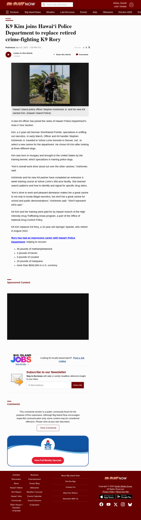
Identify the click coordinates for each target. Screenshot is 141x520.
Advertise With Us (70, 499)
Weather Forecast (34, 492)
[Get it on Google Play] (124, 496)
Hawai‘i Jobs (16, 496)
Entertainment (34, 479)
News (8, 19)
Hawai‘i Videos (16, 488)
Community (16, 500)
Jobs (95, 12)
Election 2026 (125, 12)
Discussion (16, 479)
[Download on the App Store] (107, 496)
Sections (14, 12)
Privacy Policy (109, 492)
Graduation (34, 505)
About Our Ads (122, 492)
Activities (16, 475)
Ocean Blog (34, 483)
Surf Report (16, 492)
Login (116, 6)
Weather (50, 12)
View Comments (48, 428)
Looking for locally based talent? (62, 359)
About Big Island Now (70, 475)
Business (34, 475)
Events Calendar (34, 496)
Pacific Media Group (123, 486)
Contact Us (70, 487)
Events (83, 12)
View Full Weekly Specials (47, 460)
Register (123, 6)
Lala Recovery (67, 12)
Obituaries (108, 12)
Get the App (70, 481)
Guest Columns (34, 500)
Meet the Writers (70, 493)
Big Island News (33, 12)
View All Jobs (21, 364)
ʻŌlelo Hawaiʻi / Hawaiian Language (16, 508)
